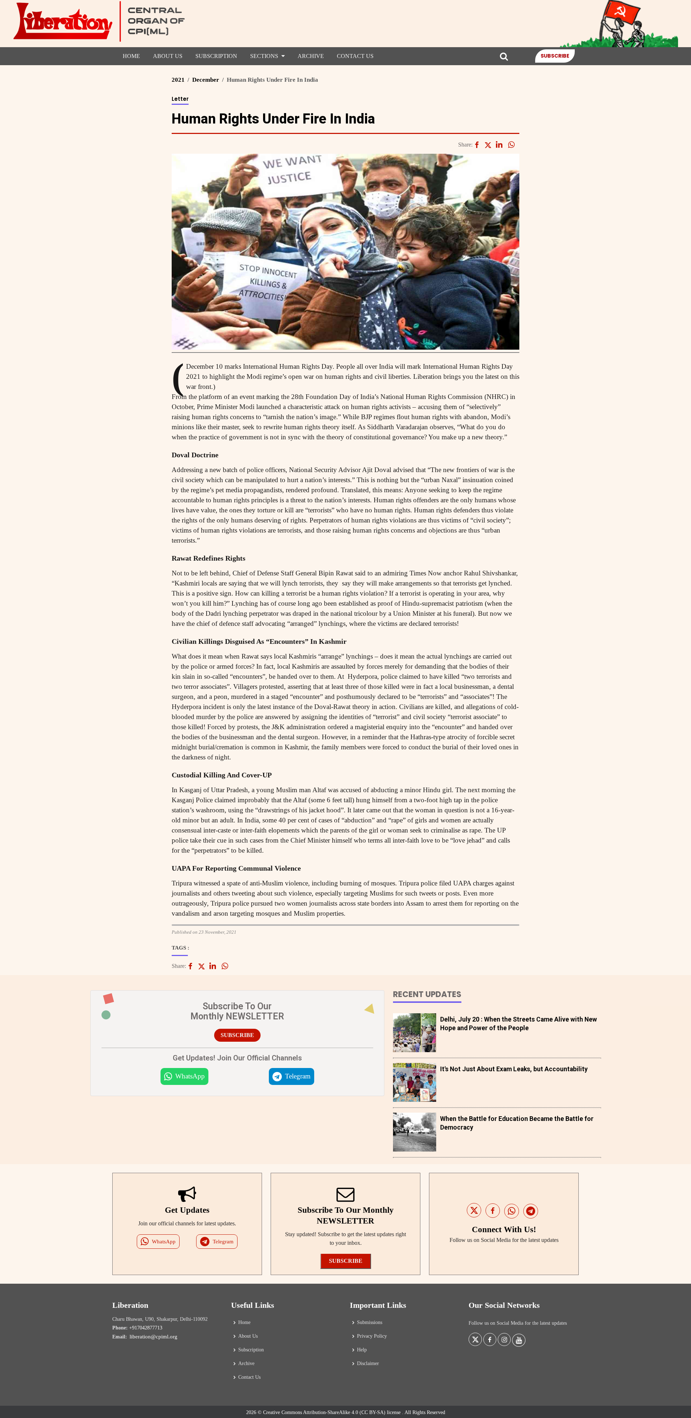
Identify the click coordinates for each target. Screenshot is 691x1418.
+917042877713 (145, 1328)
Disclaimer (368, 1363)
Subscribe (555, 55)
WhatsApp (190, 1076)
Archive (311, 56)
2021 (178, 79)
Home (131, 56)
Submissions (369, 1322)
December (205, 79)
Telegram (298, 1076)
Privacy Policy (372, 1336)
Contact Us (355, 56)
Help (362, 1349)
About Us (167, 56)
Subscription (216, 56)
